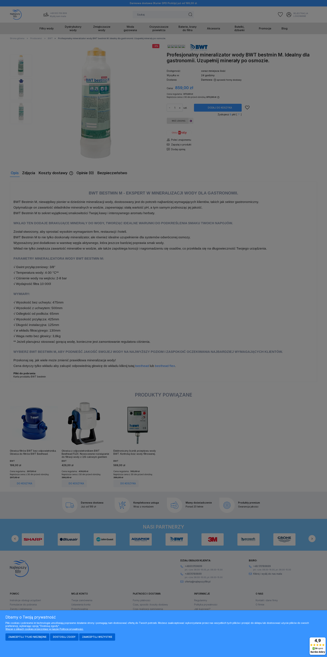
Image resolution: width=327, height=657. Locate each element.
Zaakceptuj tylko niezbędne (27, 636)
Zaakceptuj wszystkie (97, 636)
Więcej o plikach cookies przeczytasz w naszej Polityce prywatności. (44, 629)
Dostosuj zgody (64, 636)
